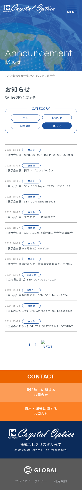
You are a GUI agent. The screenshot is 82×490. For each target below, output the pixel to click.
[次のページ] (47, 345)
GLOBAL (46, 470)
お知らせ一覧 (20, 75)
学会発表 (25, 126)
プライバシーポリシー (31, 481)
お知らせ (57, 117)
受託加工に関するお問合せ (40, 392)
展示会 (57, 126)
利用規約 (60, 481)
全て (25, 117)
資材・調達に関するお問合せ (41, 411)
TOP (7, 75)
